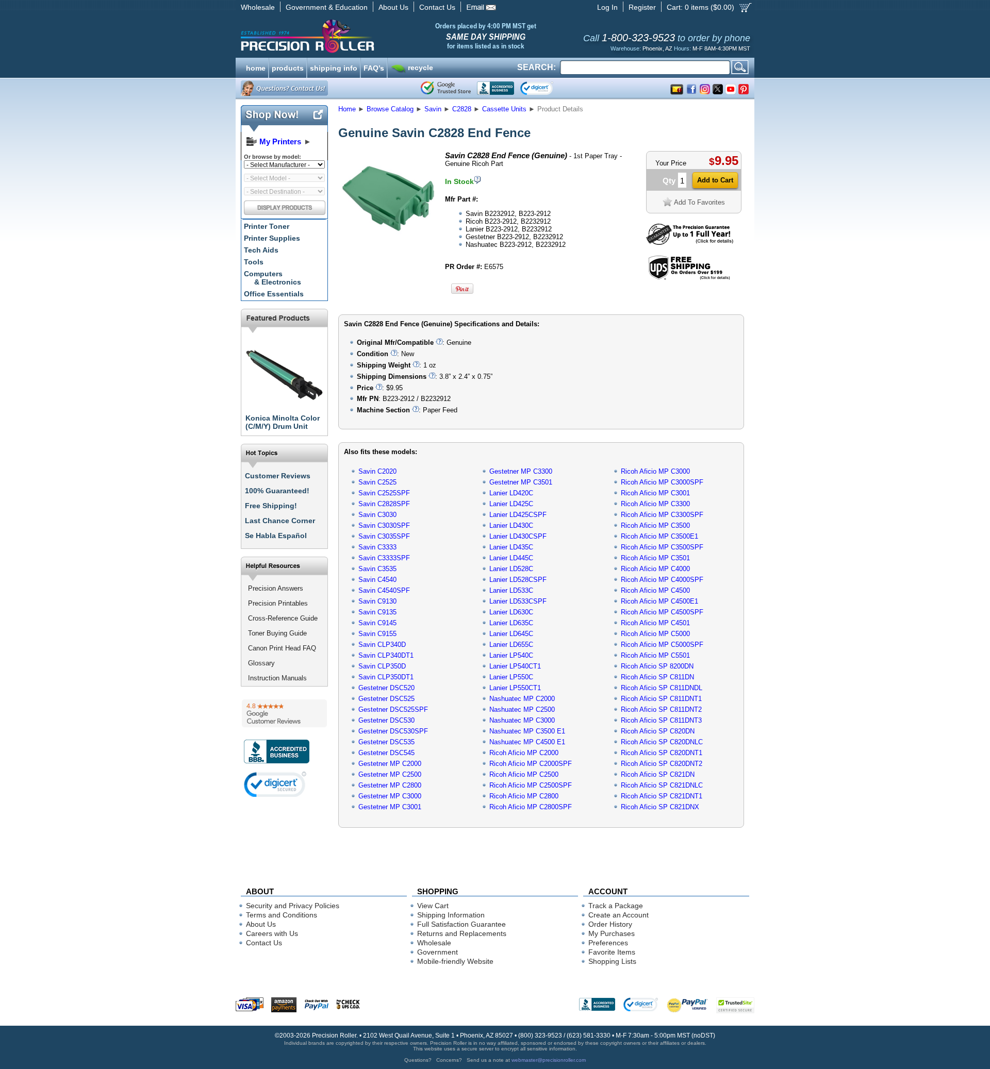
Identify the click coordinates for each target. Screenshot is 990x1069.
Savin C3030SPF (384, 525)
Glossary (261, 663)
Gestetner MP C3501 (520, 482)
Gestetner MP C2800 (389, 785)
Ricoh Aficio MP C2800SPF (530, 807)
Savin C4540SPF (384, 590)
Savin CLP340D (382, 644)
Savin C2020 (377, 471)
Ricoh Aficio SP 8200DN (657, 666)
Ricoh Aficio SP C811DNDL (661, 688)
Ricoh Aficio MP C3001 (655, 493)
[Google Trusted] (446, 88)
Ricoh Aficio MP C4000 (655, 569)
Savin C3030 (377, 515)
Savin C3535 (377, 569)
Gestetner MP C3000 (389, 796)
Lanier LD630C (511, 612)
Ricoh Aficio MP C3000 (655, 471)
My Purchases (611, 933)
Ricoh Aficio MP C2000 (523, 753)
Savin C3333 (377, 547)
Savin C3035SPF (384, 536)
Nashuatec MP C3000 (522, 720)
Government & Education (327, 7)
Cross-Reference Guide (283, 618)
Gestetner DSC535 (386, 742)
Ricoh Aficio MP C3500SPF (662, 547)
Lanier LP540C (511, 655)
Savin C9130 (377, 601)
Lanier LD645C (511, 634)
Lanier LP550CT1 (515, 688)
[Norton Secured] (545, 88)
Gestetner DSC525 (386, 699)
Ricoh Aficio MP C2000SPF (530, 763)
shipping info (333, 67)
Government (437, 952)
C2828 (461, 109)
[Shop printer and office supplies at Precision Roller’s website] (361, 36)
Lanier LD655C (511, 644)
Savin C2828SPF (384, 504)
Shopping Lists (612, 961)
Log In (607, 7)
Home (347, 109)
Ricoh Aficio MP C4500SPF (662, 612)
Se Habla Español (276, 535)
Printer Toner (266, 226)
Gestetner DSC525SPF (393, 709)
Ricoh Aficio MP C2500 (523, 774)
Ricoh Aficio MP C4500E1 (659, 601)
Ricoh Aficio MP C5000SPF (662, 644)
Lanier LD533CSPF (518, 601)
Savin (432, 109)
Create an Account (618, 915)
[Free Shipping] (689, 278)
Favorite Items (611, 952)
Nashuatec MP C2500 (522, 709)
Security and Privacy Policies (292, 905)
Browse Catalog (390, 109)
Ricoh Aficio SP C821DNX (660, 807)
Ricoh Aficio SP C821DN (658, 774)
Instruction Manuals (277, 678)
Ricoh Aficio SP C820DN (658, 731)
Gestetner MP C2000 (389, 763)
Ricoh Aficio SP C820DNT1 (661, 753)
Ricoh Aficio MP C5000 (655, 634)
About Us (393, 7)
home (256, 67)
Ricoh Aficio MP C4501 (655, 623)
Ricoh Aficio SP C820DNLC (662, 742)
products (288, 67)
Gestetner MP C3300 (520, 471)
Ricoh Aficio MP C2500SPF (530, 785)
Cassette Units (504, 109)
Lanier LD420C (511, 493)
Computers (272, 278)
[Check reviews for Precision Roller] (284, 713)
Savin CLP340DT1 (386, 655)
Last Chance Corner (280, 520)
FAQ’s (374, 67)
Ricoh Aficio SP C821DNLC (662, 785)
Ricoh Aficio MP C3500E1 (659, 536)
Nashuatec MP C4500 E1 (527, 742)
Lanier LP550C (511, 677)
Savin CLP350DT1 (386, 677)
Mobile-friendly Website (455, 961)
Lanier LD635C (511, 623)
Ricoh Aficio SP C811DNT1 (661, 699)
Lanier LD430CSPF (518, 536)
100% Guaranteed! (277, 491)
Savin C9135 (377, 612)
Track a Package (615, 905)
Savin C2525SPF (384, 493)
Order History (610, 924)
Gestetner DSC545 (386, 753)
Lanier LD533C (511, 590)
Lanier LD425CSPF (518, 515)
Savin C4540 (377, 579)
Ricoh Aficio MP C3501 (655, 558)
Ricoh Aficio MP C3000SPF (662, 482)
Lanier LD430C (511, 525)
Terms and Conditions (281, 915)
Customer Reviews (277, 476)
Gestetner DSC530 (386, 720)
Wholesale (258, 7)
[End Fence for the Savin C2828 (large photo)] (388, 243)
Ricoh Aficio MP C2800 (523, 796)
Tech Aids (261, 250)
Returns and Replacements (461, 933)
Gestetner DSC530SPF (393, 731)
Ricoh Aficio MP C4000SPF (662, 579)
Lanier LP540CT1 (515, 666)
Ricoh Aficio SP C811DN (657, 677)
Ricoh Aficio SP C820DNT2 (661, 763)
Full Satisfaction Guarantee (461, 924)
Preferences (608, 943)
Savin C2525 (377, 482)
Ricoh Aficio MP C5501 (655, 655)
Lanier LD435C (511, 547)
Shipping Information (451, 915)
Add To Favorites (699, 202)
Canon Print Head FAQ (282, 648)
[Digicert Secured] (275, 784)
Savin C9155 (377, 634)
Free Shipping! (271, 506)
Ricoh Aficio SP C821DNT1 (661, 796)
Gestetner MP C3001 (389, 807)
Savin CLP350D (382, 666)
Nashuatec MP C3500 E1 (527, 731)
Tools (253, 262)
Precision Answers (275, 588)
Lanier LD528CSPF (518, 579)
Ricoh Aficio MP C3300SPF (662, 515)
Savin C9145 (377, 623)
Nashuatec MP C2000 (522, 699)
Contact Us (437, 7)
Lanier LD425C (511, 504)
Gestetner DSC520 (386, 688)
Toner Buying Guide (277, 633)
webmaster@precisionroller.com (549, 1060)
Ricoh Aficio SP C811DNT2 (661, 709)
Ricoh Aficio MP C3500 (655, 525)
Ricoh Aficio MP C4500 (655, 590)
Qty (669, 180)
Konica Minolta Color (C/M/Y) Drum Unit (282, 422)
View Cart (433, 905)
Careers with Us (272, 933)
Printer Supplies (272, 238)
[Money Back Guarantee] (689, 242)
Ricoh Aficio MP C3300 (655, 504)
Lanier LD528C (511, 569)
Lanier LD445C (511, 558)
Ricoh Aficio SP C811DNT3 (661, 720)
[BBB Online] (495, 88)
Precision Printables (278, 603)
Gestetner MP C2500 (389, 774)
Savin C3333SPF (384, 558)
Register (642, 7)
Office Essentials (274, 294)
